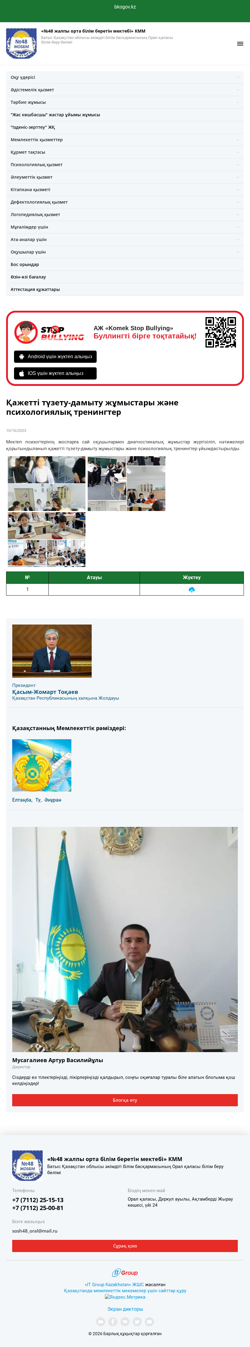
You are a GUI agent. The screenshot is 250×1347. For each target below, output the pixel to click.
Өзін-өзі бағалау (28, 277)
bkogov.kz (125, 7)
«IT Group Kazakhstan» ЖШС (114, 1284)
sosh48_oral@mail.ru (35, 1231)
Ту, (38, 800)
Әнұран (53, 800)
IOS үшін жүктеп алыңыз (55, 373)
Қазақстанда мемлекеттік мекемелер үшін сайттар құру (125, 1290)
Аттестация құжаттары (35, 289)
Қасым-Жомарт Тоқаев (45, 691)
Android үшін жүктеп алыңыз (60, 356)
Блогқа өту (125, 1100)
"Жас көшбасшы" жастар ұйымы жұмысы (55, 114)
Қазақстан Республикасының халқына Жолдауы (65, 698)
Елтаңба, (22, 800)
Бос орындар (25, 264)
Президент (24, 685)
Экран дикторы (125, 1309)
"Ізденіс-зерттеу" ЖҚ (33, 127)
